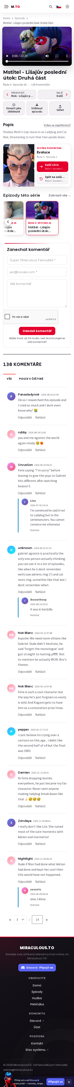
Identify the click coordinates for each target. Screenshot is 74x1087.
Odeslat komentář (37, 331)
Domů (6, 18)
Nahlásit (40, 417)
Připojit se (55, 1082)
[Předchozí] (8, 221)
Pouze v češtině (31, 379)
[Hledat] (50, 6)
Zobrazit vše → (60, 195)
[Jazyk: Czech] (59, 6)
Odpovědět (25, 417)
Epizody (20, 18)
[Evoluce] (18, 165)
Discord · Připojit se (39, 968)
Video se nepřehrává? (57, 125)
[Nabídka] (6, 6)
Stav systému (37, 1050)
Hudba (37, 998)
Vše (9, 379)
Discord (37, 1021)
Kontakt (37, 1043)
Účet (37, 1027)
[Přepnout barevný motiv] (67, 6)
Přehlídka (37, 1004)
